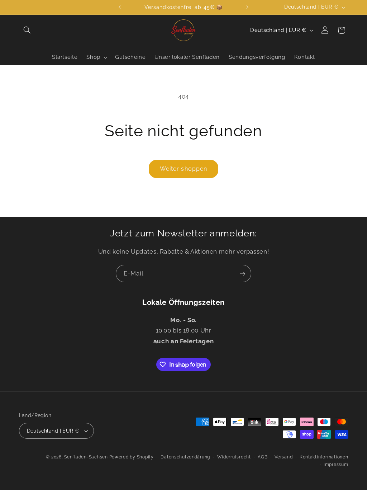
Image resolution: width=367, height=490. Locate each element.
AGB (262, 457)
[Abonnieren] (242, 273)
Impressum (336, 464)
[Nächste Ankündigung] (247, 7)
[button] (27, 30)
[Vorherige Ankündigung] (120, 7)
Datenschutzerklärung (185, 457)
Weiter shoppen (183, 168)
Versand (283, 457)
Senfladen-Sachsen (86, 457)
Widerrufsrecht (234, 457)
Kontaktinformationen (324, 457)
